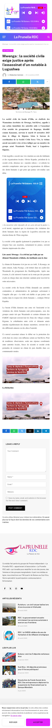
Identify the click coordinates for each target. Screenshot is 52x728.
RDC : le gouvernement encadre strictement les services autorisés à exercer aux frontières (33, 620)
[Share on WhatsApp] (23, 81)
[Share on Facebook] (9, 81)
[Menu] (4, 37)
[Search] (48, 37)
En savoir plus (16, 716)
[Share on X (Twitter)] (37, 81)
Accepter (38, 722)
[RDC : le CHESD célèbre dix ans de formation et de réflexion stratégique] (9, 635)
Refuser (13, 722)
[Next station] (23, 13)
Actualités (7, 50)
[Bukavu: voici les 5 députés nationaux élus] (9, 657)
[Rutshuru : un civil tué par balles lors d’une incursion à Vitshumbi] (9, 607)
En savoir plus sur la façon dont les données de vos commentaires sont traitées (26, 519)
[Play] (30, 13)
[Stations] (41, 183)
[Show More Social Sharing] (47, 81)
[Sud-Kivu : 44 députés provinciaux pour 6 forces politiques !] (9, 670)
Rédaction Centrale (16, 75)
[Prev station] (37, 13)
